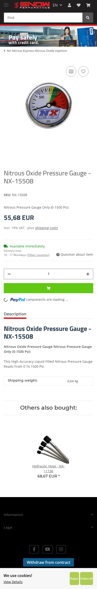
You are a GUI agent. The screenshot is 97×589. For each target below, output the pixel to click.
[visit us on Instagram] (61, 549)
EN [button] (55, 5)
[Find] (87, 17)
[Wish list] (78, 5)
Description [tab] (15, 314)
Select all (87, 578)
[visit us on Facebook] (34, 549)
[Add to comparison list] (71, 71)
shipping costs (46, 228)
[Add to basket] (48, 288)
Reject (74, 578)
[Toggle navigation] (6, 3)
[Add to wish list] (83, 71)
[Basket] (88, 5)
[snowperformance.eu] (31, 5)
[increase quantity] (88, 274)
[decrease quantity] (9, 274)
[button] (69, 5)
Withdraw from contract (48, 562)
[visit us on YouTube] (47, 549)
